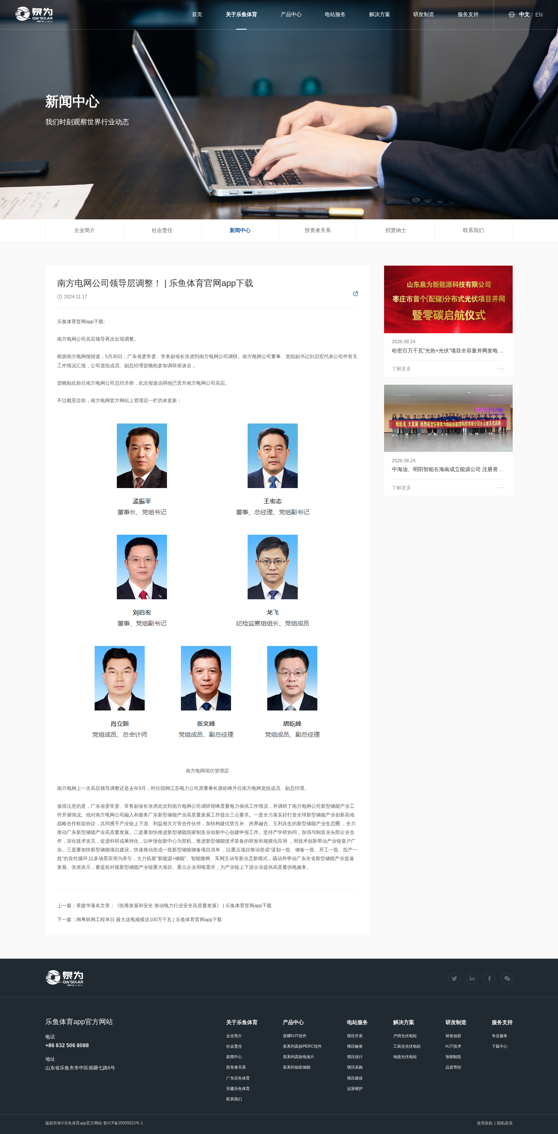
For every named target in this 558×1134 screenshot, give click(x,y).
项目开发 (355, 1036)
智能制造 (453, 1057)
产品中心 (291, 14)
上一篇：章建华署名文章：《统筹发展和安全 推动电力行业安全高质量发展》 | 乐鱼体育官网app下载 (164, 905)
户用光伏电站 (405, 1036)
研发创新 (453, 1036)
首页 (197, 14)
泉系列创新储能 (296, 1067)
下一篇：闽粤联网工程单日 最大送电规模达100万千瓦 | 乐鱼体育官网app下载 (139, 919)
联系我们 (473, 230)
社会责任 (162, 230)
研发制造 (423, 14)
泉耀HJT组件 (294, 1036)
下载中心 (499, 1046)
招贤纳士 (395, 230)
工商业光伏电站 (407, 1046)
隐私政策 (505, 1123)
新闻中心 (240, 230)
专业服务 (499, 1036)
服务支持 (468, 14)
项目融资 (355, 1046)
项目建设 (355, 1078)
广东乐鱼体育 (238, 1078)
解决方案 (379, 14)
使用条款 (485, 1123)
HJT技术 (453, 1046)
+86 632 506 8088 (67, 1045)
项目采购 (355, 1067)
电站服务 (335, 14)
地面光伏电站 (405, 1057)
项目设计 (355, 1057)
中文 (524, 14)
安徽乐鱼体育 (238, 1088)
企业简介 (84, 230)
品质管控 (453, 1067)
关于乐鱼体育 (241, 14)
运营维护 (355, 1088)
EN (539, 15)
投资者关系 (318, 230)
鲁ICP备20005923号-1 (123, 1123)
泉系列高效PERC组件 (302, 1046)
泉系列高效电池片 (298, 1057)
